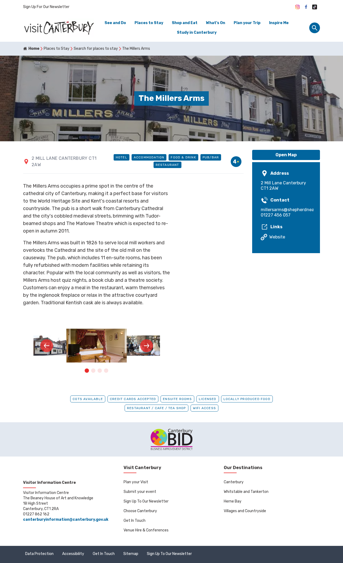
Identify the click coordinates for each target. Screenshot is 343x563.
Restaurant (167, 165)
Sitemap (130, 553)
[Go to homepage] (58, 27)
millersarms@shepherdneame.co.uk (286, 209)
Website (277, 236)
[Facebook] (306, 7)
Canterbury (234, 482)
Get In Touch (135, 520)
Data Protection (39, 553)
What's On (215, 23)
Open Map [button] (286, 154)
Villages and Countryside (245, 511)
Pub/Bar (211, 157)
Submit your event (140, 491)
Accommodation (149, 157)
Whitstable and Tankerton (246, 491)
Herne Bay (232, 501)
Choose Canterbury (140, 511)
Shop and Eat (184, 23)
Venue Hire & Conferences (146, 530)
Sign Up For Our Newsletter (46, 7)
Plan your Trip (247, 23)
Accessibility (73, 553)
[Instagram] (297, 7)
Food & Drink (183, 157)
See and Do (115, 23)
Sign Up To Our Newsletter (146, 501)
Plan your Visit (136, 482)
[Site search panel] (314, 28)
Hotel (121, 157)
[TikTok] (314, 7)
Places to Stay (149, 23)
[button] (46, 345)
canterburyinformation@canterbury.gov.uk (65, 519)
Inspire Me (279, 23)
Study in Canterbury (197, 32)
